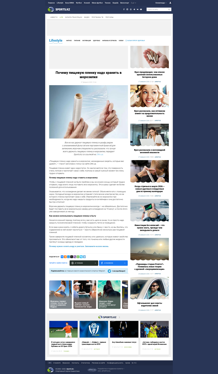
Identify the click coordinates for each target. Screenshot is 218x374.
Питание (77, 40)
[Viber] (74, 256)
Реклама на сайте (98, 363)
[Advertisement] (109, 28)
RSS (135, 363)
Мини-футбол (97, 3)
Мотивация (86, 40)
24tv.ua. (99, 154)
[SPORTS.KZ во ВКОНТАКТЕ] (137, 9)
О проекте (57, 363)
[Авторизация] (169, 2)
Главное (51, 3)
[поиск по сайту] (169, 9)
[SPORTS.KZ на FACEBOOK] (124, 9)
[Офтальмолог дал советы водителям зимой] (149, 288)
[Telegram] (84, 256)
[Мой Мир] (68, 256)
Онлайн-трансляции (73, 17)
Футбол (79, 3)
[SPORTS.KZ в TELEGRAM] (134, 9)
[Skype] (81, 256)
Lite (61, 17)
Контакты (75, 363)
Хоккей (87, 3)
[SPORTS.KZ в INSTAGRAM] (127, 9)
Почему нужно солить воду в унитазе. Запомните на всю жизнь (78, 246)
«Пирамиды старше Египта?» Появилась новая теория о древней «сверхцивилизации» (149, 266)
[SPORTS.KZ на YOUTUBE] (141, 9)
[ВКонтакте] (62, 256)
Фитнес (69, 40)
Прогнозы (109, 17)
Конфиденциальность (115, 363)
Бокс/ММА (69, 3)
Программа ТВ (97, 17)
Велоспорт (124, 3)
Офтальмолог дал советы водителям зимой (149, 304)
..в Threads (78, 263)
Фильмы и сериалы (109, 40)
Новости (54, 17)
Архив (127, 363)
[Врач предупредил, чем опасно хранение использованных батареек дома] (149, 57)
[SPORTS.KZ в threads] (131, 9)
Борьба (115, 3)
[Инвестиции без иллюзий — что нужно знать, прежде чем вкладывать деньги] (149, 210)
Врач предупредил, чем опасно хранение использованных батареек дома (150, 74)
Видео (87, 17)
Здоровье (96, 40)
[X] (71, 256)
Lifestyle (60, 3)
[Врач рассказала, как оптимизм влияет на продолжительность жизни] (149, 96)
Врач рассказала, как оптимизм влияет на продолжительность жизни (149, 113)
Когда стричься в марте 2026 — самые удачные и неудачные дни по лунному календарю (150, 189)
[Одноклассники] (65, 256)
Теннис (108, 3)
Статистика (85, 363)
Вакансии (66, 363)
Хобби (121, 40)
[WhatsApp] (78, 256)
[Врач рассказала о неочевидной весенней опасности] (149, 135)
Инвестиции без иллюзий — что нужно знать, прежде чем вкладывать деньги (150, 227)
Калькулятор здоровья (136, 40)
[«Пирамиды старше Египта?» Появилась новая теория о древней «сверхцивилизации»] (149, 249)
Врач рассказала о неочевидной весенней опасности (149, 151)
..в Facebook (108, 263)
